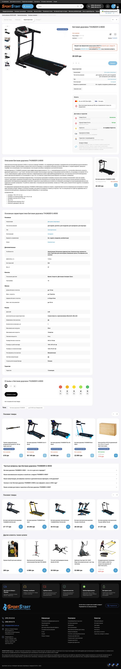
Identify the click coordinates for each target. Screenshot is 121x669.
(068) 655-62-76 (96, 7)
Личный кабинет (98, 621)
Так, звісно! (108, 13)
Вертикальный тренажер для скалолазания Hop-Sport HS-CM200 (36, 561)
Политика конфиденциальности (50, 621)
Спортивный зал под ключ (75, 621)
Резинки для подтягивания (75, 638)
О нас (43, 631)
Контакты (37, 1)
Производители (46, 623)
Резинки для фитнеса (73, 636)
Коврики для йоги (73, 640)
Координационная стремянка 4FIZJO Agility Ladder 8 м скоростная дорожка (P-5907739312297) (106, 563)
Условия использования (48, 629)
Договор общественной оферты (50, 627)
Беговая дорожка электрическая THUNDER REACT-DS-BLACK (60, 521)
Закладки (97, 625)
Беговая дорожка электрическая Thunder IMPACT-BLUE (107, 521)
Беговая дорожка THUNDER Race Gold (36, 521)
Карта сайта (45, 625)
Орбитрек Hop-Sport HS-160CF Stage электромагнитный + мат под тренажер (84, 562)
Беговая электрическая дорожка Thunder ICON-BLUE (83, 521)
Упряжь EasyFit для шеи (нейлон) (12, 560)
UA (117, 5)
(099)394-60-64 (85, 49)
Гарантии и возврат (27, 1)
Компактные (51, 242)
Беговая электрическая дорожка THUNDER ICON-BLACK (12, 521)
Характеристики (28, 19)
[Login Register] (108, 6)
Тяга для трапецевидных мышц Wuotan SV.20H (59, 561)
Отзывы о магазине (46, 1)
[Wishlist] (115, 34)
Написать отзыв (11, 394)
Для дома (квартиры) (110, 72)
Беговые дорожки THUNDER (17, 407)
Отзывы (38, 19)
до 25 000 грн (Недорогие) (35, 407)
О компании (5, 1)
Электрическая (112, 79)
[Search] (78, 6)
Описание (17, 19)
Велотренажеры (72, 627)
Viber (99, 49)
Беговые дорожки (73, 623)
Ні (113, 13)
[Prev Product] (113, 19)
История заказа (98, 623)
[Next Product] (116, 19)
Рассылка (97, 627)
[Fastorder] (104, 440)
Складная (113, 81)
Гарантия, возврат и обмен (101, 633)
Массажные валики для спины (76, 629)
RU (117, 7)
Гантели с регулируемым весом (76, 633)
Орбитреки (71, 625)
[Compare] (110, 34)
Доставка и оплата (15, 1)
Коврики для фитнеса (74, 642)
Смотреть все (77, 89)
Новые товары (46, 636)
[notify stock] (21, 527)
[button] (113, 414)
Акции (55, 1)
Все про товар (8, 19)
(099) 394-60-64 (96, 5)
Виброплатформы (73, 631)
